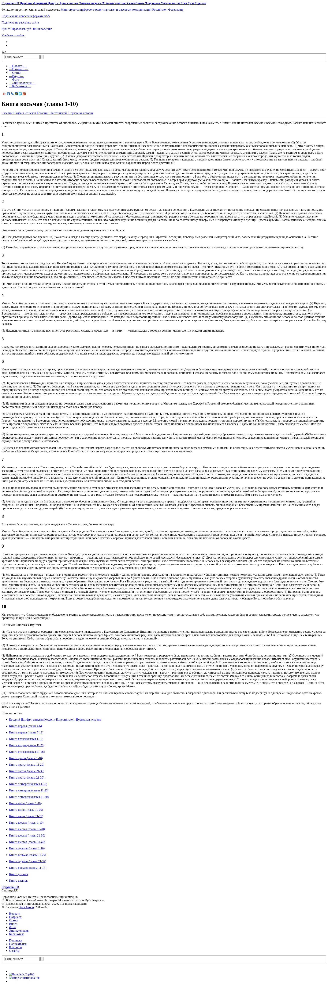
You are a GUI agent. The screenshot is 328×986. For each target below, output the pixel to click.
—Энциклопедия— (22, 83)
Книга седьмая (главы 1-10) (27, 848)
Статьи (13, 920)
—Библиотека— (19, 86)
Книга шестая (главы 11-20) (27, 829)
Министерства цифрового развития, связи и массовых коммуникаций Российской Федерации (122, 9)
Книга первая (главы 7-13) (26, 732)
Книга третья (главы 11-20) (26, 764)
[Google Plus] (24, 93)
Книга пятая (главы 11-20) (26, 809)
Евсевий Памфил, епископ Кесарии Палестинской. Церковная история (47, 113)
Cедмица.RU (10, 887)
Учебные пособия (13, 35)
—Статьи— (16, 72)
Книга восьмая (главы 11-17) (27, 867)
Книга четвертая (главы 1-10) (28, 784)
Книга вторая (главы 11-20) (26, 745)
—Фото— (15, 79)
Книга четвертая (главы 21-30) (29, 796)
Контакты (15, 947)
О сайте (14, 950)
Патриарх (15, 917)
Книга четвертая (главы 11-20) (28, 790)
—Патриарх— (18, 69)
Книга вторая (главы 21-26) (27, 751)
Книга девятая (18, 874)
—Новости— (17, 65)
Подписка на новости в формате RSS (26, 16)
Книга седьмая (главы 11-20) (27, 854)
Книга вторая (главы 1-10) (26, 738)
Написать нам (18, 943)
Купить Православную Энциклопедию (27, 29)
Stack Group (26, 907)
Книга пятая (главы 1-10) (25, 803)
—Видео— (16, 76)
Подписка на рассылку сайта (20, 22)
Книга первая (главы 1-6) (25, 726)
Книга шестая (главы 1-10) (26, 822)
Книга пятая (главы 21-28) (26, 816)
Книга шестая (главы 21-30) (27, 835)
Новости (14, 913)
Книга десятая (18, 880)
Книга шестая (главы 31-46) (27, 842)
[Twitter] (20, 93)
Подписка (15, 940)
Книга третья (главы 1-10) (26, 758)
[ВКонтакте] (8, 93)
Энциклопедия (18, 930)
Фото (12, 927)
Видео (13, 923)
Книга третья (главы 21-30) (26, 771)
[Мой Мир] (16, 93)
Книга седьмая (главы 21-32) (27, 861)
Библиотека (16, 934)
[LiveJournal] (12, 93)
